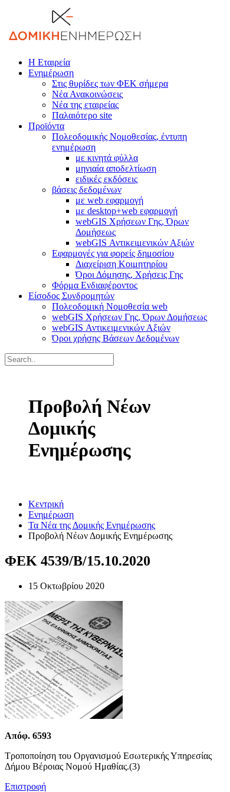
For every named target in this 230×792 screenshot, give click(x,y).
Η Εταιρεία (49, 62)
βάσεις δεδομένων (86, 190)
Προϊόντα (46, 126)
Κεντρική (46, 504)
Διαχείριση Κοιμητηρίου (121, 264)
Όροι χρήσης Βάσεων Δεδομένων (115, 338)
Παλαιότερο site (82, 115)
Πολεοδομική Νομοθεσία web (109, 306)
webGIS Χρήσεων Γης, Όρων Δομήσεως (129, 317)
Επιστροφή (25, 786)
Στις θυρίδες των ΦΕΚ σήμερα (110, 83)
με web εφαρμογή (109, 200)
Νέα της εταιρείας (85, 105)
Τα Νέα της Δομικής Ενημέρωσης (91, 525)
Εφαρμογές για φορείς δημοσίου (113, 253)
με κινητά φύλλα (106, 158)
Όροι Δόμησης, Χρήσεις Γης (129, 275)
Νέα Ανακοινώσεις (87, 94)
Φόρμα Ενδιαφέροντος (94, 285)
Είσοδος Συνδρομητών (71, 296)
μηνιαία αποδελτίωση (115, 168)
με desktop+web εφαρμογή (126, 211)
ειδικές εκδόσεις (106, 179)
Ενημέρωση (51, 73)
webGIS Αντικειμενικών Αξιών (134, 243)
